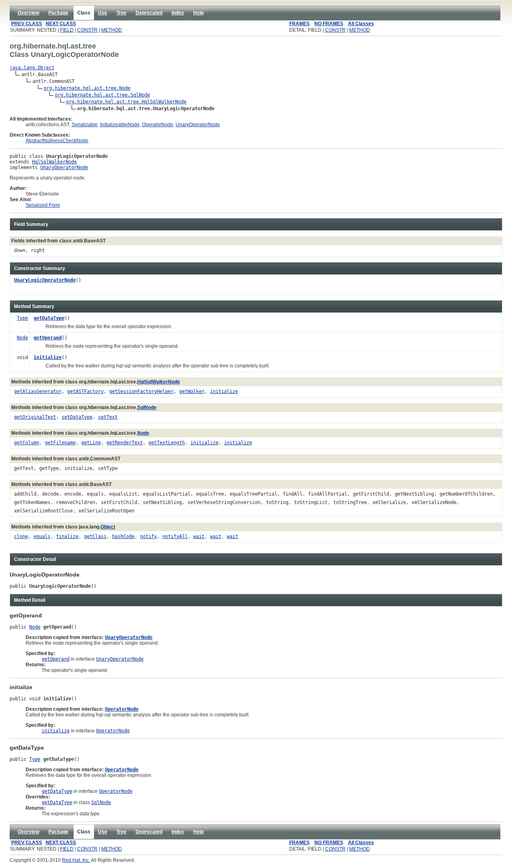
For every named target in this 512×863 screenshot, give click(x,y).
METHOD (111, 30)
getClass (95, 536)
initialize (48, 357)
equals (42, 536)
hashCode (123, 536)
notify (148, 536)
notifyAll (175, 536)
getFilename (60, 443)
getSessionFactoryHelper (141, 391)
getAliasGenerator (38, 391)
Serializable (85, 124)
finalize (67, 536)
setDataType (77, 417)
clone (21, 536)
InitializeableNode (120, 124)
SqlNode (146, 407)
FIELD (67, 30)
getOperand (48, 338)
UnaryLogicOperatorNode (45, 280)
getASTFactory (85, 391)
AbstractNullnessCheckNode (57, 140)
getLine (91, 443)
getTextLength (166, 443)
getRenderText (124, 443)
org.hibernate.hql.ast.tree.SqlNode (102, 95)
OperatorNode (157, 124)
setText (108, 417)
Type (22, 318)
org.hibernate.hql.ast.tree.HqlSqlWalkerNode (126, 102)
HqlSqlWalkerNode (54, 162)
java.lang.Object (32, 68)
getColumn (26, 443)
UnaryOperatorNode (198, 124)
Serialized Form (43, 205)
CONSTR (87, 30)
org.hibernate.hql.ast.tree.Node (87, 88)
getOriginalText (35, 417)
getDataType (49, 318)
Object (107, 527)
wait (198, 536)
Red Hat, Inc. (76, 860)
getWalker (191, 391)
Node (22, 338)
